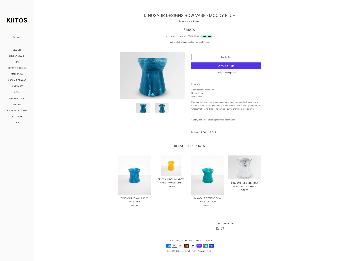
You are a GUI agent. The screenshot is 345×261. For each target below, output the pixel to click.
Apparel (17, 104)
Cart (18, 37)
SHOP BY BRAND (17, 56)
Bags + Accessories (17, 110)
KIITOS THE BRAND (17, 68)
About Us (179, 241)
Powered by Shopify (205, 251)
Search (170, 241)
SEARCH (17, 50)
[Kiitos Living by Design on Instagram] (222, 229)
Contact (208, 241)
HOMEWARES (17, 86)
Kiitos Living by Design (189, 21)
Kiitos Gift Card (17, 98)
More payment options (226, 73)
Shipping (185, 42)
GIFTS (17, 92)
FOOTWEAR (17, 116)
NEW (17, 62)
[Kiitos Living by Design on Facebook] (217, 229)
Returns (188, 241)
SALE (16, 122)
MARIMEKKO (17, 74)
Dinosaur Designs (17, 80)
